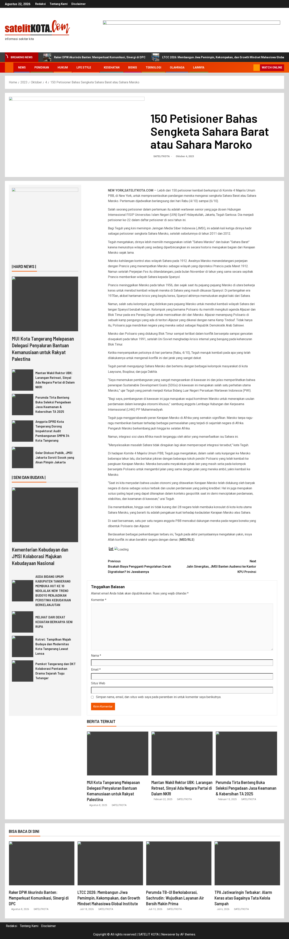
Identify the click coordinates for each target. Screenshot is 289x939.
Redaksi (40, 3)
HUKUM (63, 67)
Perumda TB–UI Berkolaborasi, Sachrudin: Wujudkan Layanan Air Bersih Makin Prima (175, 898)
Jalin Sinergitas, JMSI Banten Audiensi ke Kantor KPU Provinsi (221, 566)
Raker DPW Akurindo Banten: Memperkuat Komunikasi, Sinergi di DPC (99, 57)
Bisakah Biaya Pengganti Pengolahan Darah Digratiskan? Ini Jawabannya (139, 566)
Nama (96, 655)
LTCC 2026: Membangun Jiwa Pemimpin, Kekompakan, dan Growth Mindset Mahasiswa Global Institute (108, 898)
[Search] (250, 67)
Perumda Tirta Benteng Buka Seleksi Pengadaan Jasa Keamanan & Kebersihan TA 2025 (246, 788)
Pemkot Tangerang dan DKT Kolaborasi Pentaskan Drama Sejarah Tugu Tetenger (55, 671)
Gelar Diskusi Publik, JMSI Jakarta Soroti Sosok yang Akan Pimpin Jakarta (54, 457)
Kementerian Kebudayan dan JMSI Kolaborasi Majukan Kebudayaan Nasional (40, 556)
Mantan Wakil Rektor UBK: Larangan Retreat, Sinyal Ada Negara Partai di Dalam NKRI (182, 788)
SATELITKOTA (161, 156)
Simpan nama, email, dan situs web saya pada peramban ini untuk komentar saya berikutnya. (158, 697)
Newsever (168, 934)
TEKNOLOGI (153, 67)
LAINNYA (198, 67)
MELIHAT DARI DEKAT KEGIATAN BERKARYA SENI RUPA (54, 622)
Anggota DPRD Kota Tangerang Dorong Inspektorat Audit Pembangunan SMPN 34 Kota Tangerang (52, 430)
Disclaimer (78, 3)
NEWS (22, 67)
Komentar (98, 600)
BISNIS (132, 67)
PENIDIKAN (41, 67)
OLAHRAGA (177, 67)
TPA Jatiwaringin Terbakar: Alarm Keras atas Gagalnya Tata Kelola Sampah (243, 898)
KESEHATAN (112, 67)
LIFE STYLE (83, 67)
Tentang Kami (59, 3)
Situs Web (98, 683)
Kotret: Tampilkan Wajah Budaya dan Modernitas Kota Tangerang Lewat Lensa (53, 646)
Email (96, 669)
